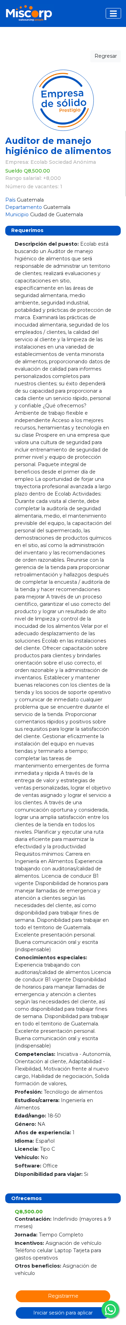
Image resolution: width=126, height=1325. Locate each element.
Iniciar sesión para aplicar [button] (63, 1313)
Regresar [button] (105, 56)
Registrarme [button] (63, 1296)
